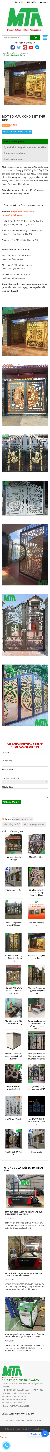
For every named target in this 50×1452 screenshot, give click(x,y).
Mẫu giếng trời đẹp (36, 857)
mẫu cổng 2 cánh (11, 824)
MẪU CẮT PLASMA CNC (20, 53)
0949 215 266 (24, 131)
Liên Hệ (13, 124)
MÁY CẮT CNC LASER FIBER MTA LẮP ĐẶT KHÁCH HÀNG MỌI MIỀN (23, 1213)
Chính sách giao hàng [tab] (14, 153)
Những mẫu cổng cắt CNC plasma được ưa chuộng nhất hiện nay (36, 1056)
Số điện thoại (7, 761)
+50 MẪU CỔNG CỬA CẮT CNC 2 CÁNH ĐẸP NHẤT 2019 (13, 990)
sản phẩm (19, 2)
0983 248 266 (9, 131)
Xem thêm (25, 1193)
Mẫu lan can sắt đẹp (14, 890)
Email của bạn (7, 770)
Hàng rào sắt (36, 1152)
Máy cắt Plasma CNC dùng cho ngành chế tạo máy (13, 1056)
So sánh (4, 1437)
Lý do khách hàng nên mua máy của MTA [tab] (25, 147)
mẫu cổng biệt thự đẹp (34, 824)
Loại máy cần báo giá (10, 778)
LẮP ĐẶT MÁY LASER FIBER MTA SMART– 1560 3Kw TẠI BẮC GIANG (23, 1274)
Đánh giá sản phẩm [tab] (13, 159)
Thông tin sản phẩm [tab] (14, 141)
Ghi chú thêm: (7, 787)
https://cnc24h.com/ (12, 215)
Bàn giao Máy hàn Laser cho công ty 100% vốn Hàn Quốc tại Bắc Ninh (24, 1335)
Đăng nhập (32, 2)
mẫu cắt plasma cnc (22, 819)
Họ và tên (5, 752)
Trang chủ (5, 53)
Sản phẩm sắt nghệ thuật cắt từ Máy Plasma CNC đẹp (36, 892)
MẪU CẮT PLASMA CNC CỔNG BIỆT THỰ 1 (36, 1121)
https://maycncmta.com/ (23, 211)
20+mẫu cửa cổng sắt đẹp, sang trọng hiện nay (36, 990)
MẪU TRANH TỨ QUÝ (13, 1119)
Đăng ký (45, 2)
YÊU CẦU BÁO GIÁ (11, 802)
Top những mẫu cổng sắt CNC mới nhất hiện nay (13, 958)
